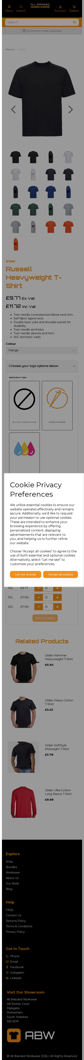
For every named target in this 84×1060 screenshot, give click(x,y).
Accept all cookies (60, 574)
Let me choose (25, 574)
